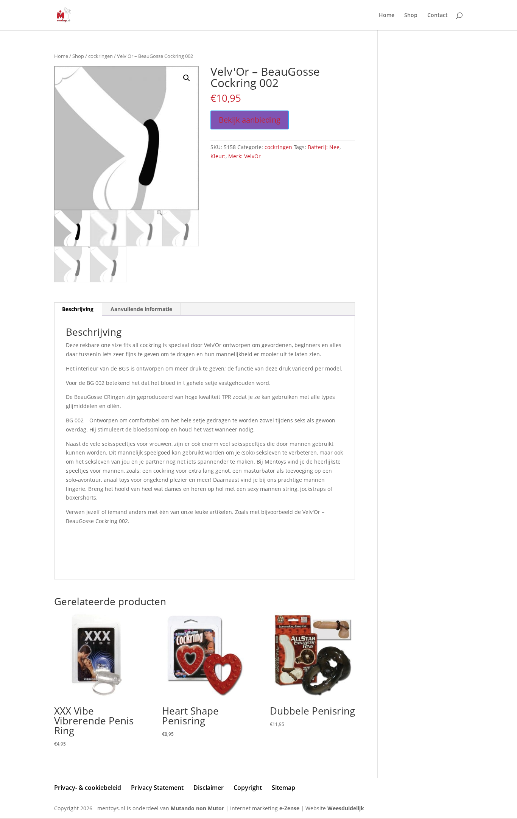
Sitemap (283, 787)
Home (386, 15)
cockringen (100, 56)
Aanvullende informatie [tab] (141, 309)
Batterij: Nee (323, 147)
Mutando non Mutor (198, 808)
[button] (186, 78)
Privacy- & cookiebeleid (87, 787)
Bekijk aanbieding (249, 120)
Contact (437, 15)
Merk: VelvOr (244, 156)
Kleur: (218, 156)
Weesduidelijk (345, 808)
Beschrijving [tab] (77, 309)
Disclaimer (208, 787)
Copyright (248, 787)
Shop (410, 15)
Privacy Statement (157, 787)
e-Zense (289, 808)
